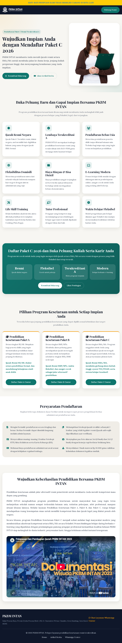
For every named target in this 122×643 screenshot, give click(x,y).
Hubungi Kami (110, 10)
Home (44, 637)
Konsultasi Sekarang (17, 76)
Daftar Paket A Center (21, 382)
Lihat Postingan (74, 285)
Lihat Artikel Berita (45, 76)
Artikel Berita (56, 637)
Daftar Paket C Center (101, 382)
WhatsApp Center (72, 637)
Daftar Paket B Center (61, 382)
